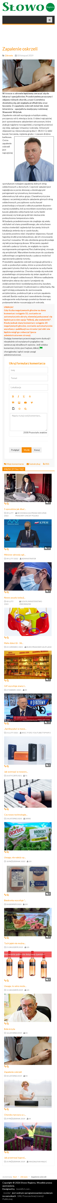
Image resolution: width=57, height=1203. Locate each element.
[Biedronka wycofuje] (28, 879)
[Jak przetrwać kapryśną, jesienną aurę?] (28, 1136)
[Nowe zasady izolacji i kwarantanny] (28, 576)
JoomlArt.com (23, 1189)
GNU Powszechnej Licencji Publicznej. (23, 1197)
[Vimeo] (32, 402)
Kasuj (37, 450)
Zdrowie (24, 1177)
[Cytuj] (13, 402)
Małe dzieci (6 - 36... (13, 643)
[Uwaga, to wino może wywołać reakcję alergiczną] (28, 964)
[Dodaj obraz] (19, 402)
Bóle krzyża (9, 1029)
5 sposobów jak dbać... (15, 509)
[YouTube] (25, 402)
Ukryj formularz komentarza (27, 363)
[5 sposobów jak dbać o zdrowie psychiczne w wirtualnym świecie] (28, 487)
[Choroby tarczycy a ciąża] (28, 1093)
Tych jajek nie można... (15, 943)
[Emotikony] (19, 408)
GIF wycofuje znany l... (15, 686)
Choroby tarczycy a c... (15, 1114)
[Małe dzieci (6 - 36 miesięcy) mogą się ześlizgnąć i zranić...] (28, 621)
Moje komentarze (15, 464)
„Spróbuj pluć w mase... (15, 728)
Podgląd (15, 450)
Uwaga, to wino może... (15, 986)
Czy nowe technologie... (16, 814)
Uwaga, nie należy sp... (15, 857)
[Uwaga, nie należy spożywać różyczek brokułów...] (28, 836)
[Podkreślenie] (24, 396)
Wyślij (26, 450)
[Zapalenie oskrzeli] (28, 1050)
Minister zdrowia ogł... (15, 554)
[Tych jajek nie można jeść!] (28, 921)
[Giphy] (13, 409)
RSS (47, 464)
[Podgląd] (25, 408)
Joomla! (7, 1193)
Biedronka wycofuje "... (15, 900)
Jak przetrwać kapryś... (15, 1157)
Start (15, 1177)
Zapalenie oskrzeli (20, 48)
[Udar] (30, 396)
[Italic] (18, 396)
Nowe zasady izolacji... (14, 597)
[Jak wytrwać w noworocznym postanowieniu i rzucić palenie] (28, 750)
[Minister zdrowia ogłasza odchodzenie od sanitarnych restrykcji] (28, 533)
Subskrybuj (35, 464)
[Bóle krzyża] (28, 1007)
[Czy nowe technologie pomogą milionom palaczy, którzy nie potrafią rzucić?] (28, 793)
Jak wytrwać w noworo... (16, 771)
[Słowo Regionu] (28, 7)
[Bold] (13, 396)
